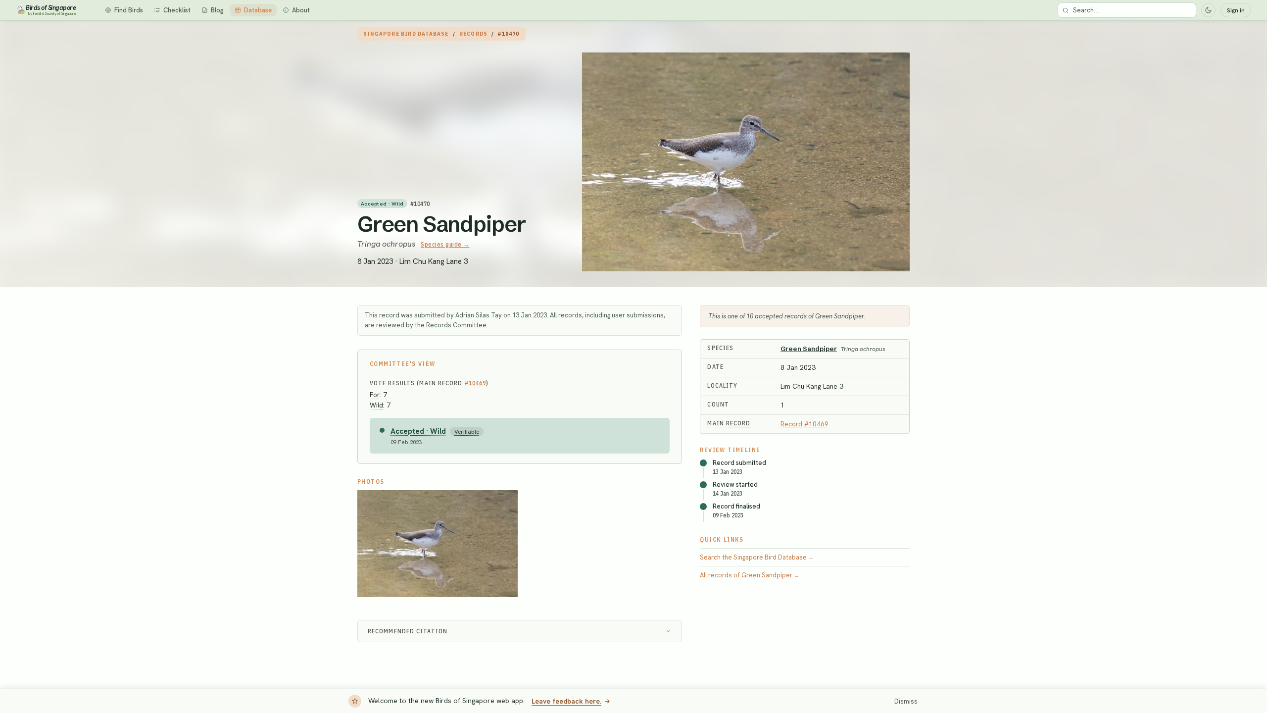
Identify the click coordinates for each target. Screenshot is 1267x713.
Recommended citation (407, 631)
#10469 (476, 383)
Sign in (1236, 10)
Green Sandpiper (441, 223)
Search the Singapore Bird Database (757, 557)
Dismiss (906, 701)
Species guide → (445, 244)
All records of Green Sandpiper (749, 575)
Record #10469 (804, 423)
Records (473, 33)
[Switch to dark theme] (1208, 10)
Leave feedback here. (566, 701)
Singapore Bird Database (406, 33)
